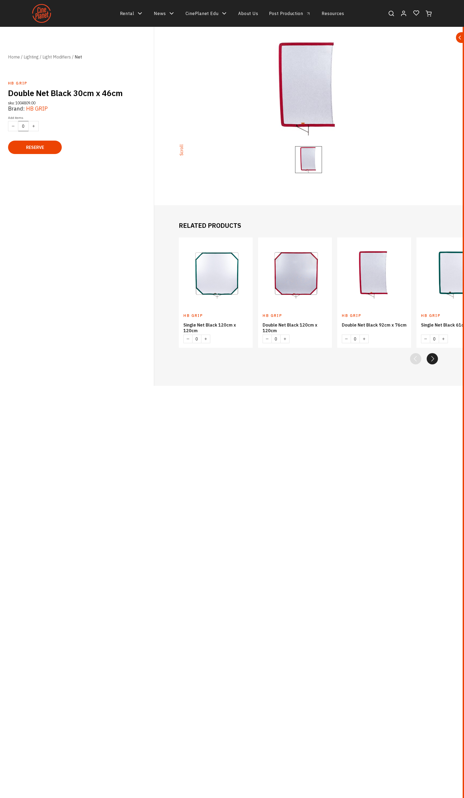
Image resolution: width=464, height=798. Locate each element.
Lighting (31, 57)
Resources (333, 13)
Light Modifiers (56, 57)
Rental (127, 13)
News (160, 13)
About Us (248, 13)
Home (14, 57)
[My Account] (403, 13)
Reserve (35, 147)
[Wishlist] (416, 13)
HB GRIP (37, 108)
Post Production (286, 13)
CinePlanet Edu (202, 13)
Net (78, 57)
